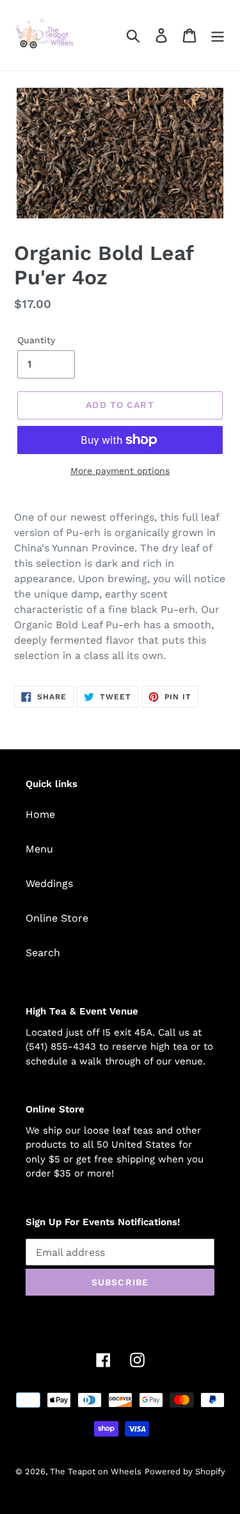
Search (43, 953)
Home (40, 814)
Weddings (49, 883)
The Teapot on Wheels (95, 1471)
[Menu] (218, 35)
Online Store (57, 918)
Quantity (36, 340)
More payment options (120, 471)
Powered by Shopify (185, 1471)
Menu (39, 849)
